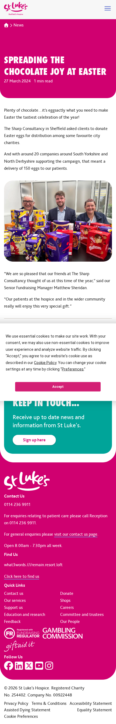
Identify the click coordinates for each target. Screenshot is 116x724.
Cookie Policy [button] (45, 362)
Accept (58, 387)
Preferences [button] (73, 369)
